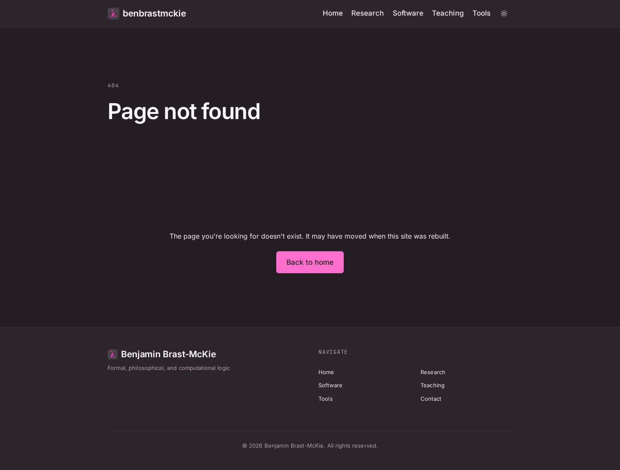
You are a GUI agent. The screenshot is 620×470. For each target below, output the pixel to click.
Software (408, 13)
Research (367, 13)
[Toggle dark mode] (504, 13)
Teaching (448, 13)
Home (333, 13)
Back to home (310, 262)
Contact (431, 398)
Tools (481, 13)
